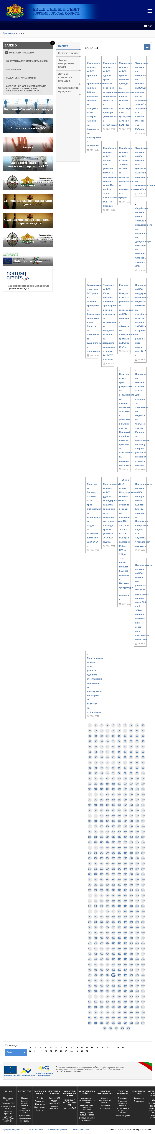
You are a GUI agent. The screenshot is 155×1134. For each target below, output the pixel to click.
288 (131, 874)
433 (101, 954)
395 (113, 933)
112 (95, 784)
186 (119, 821)
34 (107, 741)
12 (96, 731)
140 (143, 794)
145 (113, 800)
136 (119, 794)
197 (125, 826)
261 (89, 863)
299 (137, 879)
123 (101, 789)
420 (143, 943)
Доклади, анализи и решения (87, 1119)
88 (131, 768)
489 (137, 980)
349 (137, 906)
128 (131, 789)
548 (131, 1012)
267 (125, 863)
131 (89, 794)
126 (119, 789)
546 (119, 1012)
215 (113, 837)
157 (125, 805)
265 (113, 863)
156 (119, 805)
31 (90, 741)
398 (131, 933)
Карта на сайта (36, 1129)
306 (119, 885)
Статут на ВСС (8, 1103)
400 (143, 933)
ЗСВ (69, 1105)
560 (143, 1018)
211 (89, 837)
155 (113, 805)
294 (107, 879)
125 (113, 789)
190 (143, 821)
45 (113, 746)
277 (125, 869)
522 (95, 1002)
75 (113, 762)
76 (119, 762)
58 (131, 752)
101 (89, 778)
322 (95, 895)
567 (125, 1023)
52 (96, 752)
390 (143, 927)
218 (131, 837)
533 (101, 1007)
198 (131, 826)
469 (137, 970)
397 (125, 933)
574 (122, 1028)
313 (101, 890)
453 (101, 964)
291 (89, 879)
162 (95, 810)
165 (113, 810)
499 (137, 986)
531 (89, 1007)
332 (95, 901)
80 (143, 762)
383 (101, 927)
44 (107, 746)
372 (95, 922)
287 (125, 874)
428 (131, 948)
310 (143, 885)
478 (131, 975)
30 (143, 736)
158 (131, 805)
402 (95, 938)
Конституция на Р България (69, 1101)
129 (137, 789)
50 (143, 746)
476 (119, 975)
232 (95, 847)
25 (113, 736)
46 (119, 746)
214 (107, 837)
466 (119, 970)
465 (113, 970)
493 (101, 986)
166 (119, 810)
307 (125, 885)
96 (119, 773)
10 (143, 725)
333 (101, 901)
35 (113, 741)
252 (95, 858)
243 (101, 853)
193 (101, 826)
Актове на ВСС (69, 1108)
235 (113, 847)
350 (143, 906)
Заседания (105, 1105)
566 (119, 1023)
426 (119, 948)
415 (113, 943)
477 (125, 975)
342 (95, 906)
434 (107, 954)
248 (131, 853)
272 (95, 869)
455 (113, 964)
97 (125, 773)
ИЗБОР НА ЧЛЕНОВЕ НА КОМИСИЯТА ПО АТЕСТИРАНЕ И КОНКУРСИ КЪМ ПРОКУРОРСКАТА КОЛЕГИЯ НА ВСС (26, 88)
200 (143, 826)
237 (125, 847)
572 (110, 1028)
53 (102, 752)
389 (137, 927)
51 (90, 752)
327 (125, 895)
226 (119, 842)
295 (113, 879)
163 (101, 810)
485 (113, 980)
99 (137, 773)
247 (125, 853)
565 (113, 1023)
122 (95, 789)
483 (101, 980)
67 (125, 757)
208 (131, 832)
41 (90, 746)
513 (101, 996)
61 (90, 757)
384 (107, 927)
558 (131, 1018)
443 (101, 959)
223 (101, 842)
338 (131, 901)
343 (101, 906)
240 (143, 847)
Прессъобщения (122, 1116)
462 (95, 970)
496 (119, 986)
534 (107, 1007)
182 (95, 821)
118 (131, 784)
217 (125, 837)
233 (101, 847)
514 (107, 996)
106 (119, 778)
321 (89, 895)
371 (89, 922)
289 (137, 874)
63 (102, 757)
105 (113, 778)
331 (89, 901)
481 (89, 980)
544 (107, 1012)
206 (119, 832)
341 (89, 906)
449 (137, 959)
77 (125, 762)
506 (119, 991)
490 (143, 980)
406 (119, 938)
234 (107, 847)
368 (131, 917)
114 (107, 784)
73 (102, 762)
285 (113, 874)
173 (101, 816)
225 (113, 842)
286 (119, 874)
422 (95, 948)
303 (101, 885)
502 (95, 991)
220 (143, 837)
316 (119, 890)
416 (119, 943)
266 (119, 863)
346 (119, 906)
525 (113, 1002)
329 (137, 895)
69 (137, 757)
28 (131, 736)
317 (125, 890)
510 (143, 991)
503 (101, 991)
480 (143, 975)
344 (107, 906)
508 (131, 991)
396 (119, 933)
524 (107, 1002)
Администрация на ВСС (8, 1107)
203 (101, 832)
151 (89, 805)
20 (143, 731)
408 (131, 938)
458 (131, 964)
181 (89, 821)
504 (107, 991)
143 (101, 800)
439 (137, 954)
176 (119, 816)
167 (125, 810)
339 (137, 901)
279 (137, 869)
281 (89, 874)
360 (143, 911)
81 (90, 768)
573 (116, 1028)
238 (131, 847)
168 (131, 810)
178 (131, 816)
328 (131, 895)
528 (131, 1002)
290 (143, 874)
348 (131, 906)
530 (143, 1002)
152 (95, 805)
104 (107, 778)
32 (96, 741)
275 (113, 869)
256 (119, 858)
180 (143, 816)
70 (143, 757)
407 (125, 938)
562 (95, 1023)
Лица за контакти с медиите (65, 77)
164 (107, 810)
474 (107, 975)
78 (131, 762)
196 (119, 826)
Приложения (39, 1107)
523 (101, 1002)
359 (137, 911)
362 (95, 917)
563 (101, 1023)
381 (89, 927)
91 (90, 773)
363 (101, 917)
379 (137, 922)
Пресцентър (9, 33)
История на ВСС (8, 1099)
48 (131, 746)
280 (143, 869)
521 (89, 1002)
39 (137, 741)
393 (101, 933)
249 (137, 853)
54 (107, 752)
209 (137, 832)
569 (137, 1023)
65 (113, 757)
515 (113, 996)
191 (89, 826)
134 (107, 794)
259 (137, 858)
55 (113, 752)
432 (95, 954)
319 (137, 890)
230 (143, 842)
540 (143, 1007)
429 (137, 948)
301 (89, 885)
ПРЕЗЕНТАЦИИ (13, 69)
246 (119, 853)
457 (125, 964)
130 (143, 789)
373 (101, 922)
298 (131, 879)
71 (90, 762)
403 (101, 938)
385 (113, 927)
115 (113, 784)
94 (107, 773)
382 (95, 927)
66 (119, 757)
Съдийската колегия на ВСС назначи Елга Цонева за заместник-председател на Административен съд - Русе (145, 168)
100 (143, 773)
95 (113, 773)
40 (143, 741)
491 (89, 986)
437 (125, 954)
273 (101, 869)
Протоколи (40, 1104)
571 (104, 1028)
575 (128, 1028)
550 (143, 1012)
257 (125, 858)
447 (125, 959)
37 (125, 741)
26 (119, 736)
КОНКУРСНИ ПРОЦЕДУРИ (21, 53)
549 (137, 1012)
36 (119, 741)
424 (107, 948)
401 (89, 938)
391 (89, 933)
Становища (105, 1108)
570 (143, 1023)
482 (95, 980)
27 (125, 736)
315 (113, 890)
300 (143, 879)
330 (143, 895)
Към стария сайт (81, 1129)
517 (125, 996)
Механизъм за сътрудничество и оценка (87, 1100)
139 (137, 794)
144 (107, 800)
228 (131, 842)
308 (131, 885)
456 (119, 964)
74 (107, 762)
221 (89, 842)
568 (131, 1023)
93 (102, 773)
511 (89, 996)
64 (107, 757)
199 (137, 826)
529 (137, 1002)
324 (107, 895)
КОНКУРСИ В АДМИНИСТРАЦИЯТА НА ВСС (27, 61)
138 (131, 794)
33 (102, 741)
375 (113, 922)
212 (95, 837)
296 (119, 879)
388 (131, 927)
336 (119, 901)
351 (89, 911)
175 (113, 816)
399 (137, 933)
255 (113, 858)
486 (119, 980)
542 (95, 1012)
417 (125, 943)
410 (143, 938)
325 (113, 895)
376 (119, 922)
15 (113, 731)
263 (101, 863)
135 (113, 794)
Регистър (40, 1110)
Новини (63, 46)
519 (137, 996)
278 (131, 869)
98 (131, 773)
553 (101, 1018)
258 (131, 858)
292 (95, 879)
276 (119, 869)
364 (107, 917)
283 (101, 874)
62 (96, 757)
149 (137, 800)
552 (95, 1018)
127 (125, 789)
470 (143, 970)
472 (95, 975)
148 (131, 800)
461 (89, 970)
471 (89, 975)
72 (96, 762)
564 (107, 1023)
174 (107, 816)
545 (113, 1012)
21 (90, 736)
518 (131, 996)
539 (137, 1007)
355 (113, 911)
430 (143, 948)
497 (125, 986)
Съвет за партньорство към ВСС (105, 1100)
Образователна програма (68, 89)
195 (113, 826)
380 (143, 922)
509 (137, 991)
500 (143, 986)
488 (131, 980)
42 (96, 746)
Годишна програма (8, 1112)
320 (143, 890)
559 (137, 1018)
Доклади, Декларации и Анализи (8, 1119)
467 (125, 970)
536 (119, 1007)
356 (119, 911)
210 (143, 832)
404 (107, 938)
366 (119, 917)
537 (125, 1007)
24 (107, 736)
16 (119, 731)
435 (113, 954)
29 (137, 736)
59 (137, 752)
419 (137, 943)
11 (90, 731)
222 (95, 842)
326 (119, 895)
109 (137, 778)
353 (101, 911)
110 (142, 778)
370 (143, 917)
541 (89, 1012)
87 (125, 768)
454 (107, 964)
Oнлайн (40, 1098)
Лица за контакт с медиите (24, 1103)
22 (96, 736)
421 (89, 948)
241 (89, 853)
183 (101, 821)
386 (119, 927)
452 (95, 964)
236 (119, 847)
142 (95, 800)
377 (125, 922)
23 (102, 736)
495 (113, 986)
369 (137, 917)
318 (131, 890)
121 (89, 789)
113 (101, 784)
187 (125, 821)
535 (113, 1007)
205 (113, 832)
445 (113, 959)
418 (131, 943)
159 (137, 805)
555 (113, 1018)
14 (107, 731)
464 (107, 970)
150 (143, 800)
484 (107, 980)
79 (137, 762)
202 (95, 832)
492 (95, 986)
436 (119, 954)
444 (107, 959)
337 (125, 901)
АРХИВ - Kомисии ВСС (54, 1107)
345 (113, 906)
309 (137, 885)
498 (131, 986)
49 (137, 746)
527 (125, 1002)
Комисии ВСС (54, 1098)
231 (89, 847)
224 (107, 842)
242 (95, 853)
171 (89, 816)
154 (107, 805)
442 (95, 959)
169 (137, 810)
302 (95, 885)
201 (89, 832)
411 (89, 943)
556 (119, 1018)
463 (101, 970)
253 (101, 858)
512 (95, 996)
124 (107, 789)
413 (101, 943)
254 (107, 858)
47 (125, 746)
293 (101, 879)
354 (107, 911)
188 (131, 821)
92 (96, 773)
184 (107, 821)
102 (95, 778)
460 (143, 964)
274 (107, 869)
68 (131, 757)
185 (113, 821)
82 (96, 768)
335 (113, 901)
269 (137, 863)
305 (113, 885)
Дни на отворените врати (66, 63)
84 (107, 768)
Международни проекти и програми (86, 1107)
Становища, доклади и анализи (122, 1103)
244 (107, 853)
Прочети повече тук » (18, 289)
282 (95, 874)
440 (143, 954)
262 (95, 863)
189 (137, 821)
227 (125, 842)
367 (125, 917)
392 (95, 933)
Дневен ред (40, 1101)
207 (125, 832)
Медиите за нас (68, 53)
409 (137, 938)
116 (119, 784)
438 (131, 954)
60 (143, 752)
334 (107, 901)
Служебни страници (58, 1129)
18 (131, 731)
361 (89, 917)
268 (131, 863)
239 (137, 847)
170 (143, 810)
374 (107, 922)
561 (89, 1023)
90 (143, 768)
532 (95, 1007)
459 (137, 964)
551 (89, 1018)
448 (131, 959)
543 (101, 1012)
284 (107, 874)
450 (143, 959)
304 (107, 885)
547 (125, 1012)
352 (95, 911)
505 (113, 991)
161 (89, 810)
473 (101, 975)
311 (89, 890)
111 (89, 784)
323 (101, 895)
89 (137, 768)
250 (143, 853)
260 (143, 858)
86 (119, 768)
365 (113, 917)
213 (101, 837)
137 (125, 794)
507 (125, 991)
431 (89, 954)
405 (113, 938)
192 (95, 826)
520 (143, 996)
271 (89, 869)
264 (107, 863)
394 (107, 933)
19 (137, 731)
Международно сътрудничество (87, 1114)
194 (107, 826)
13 (102, 731)
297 (125, 879)
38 (131, 741)
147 (125, 800)
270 (143, 863)
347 (125, 906)
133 (101, 794)
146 (119, 800)
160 (143, 805)
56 (119, 752)
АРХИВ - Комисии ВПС (54, 1102)
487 (125, 980)
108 (131, 778)
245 (113, 853)
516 (119, 996)
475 (113, 975)
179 (137, 816)
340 (143, 901)
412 (95, 943)
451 (89, 964)
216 (119, 837)
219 (137, 837)
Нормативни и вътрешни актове (123, 1110)
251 (89, 858)
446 (119, 959)
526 (119, 1002)
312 (95, 890)
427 (125, 948)
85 (113, 768)
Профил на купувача (13, 1129)
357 (125, 911)
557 (125, 1018)
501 (89, 991)
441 (89, 959)
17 (125, 731)
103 (101, 778)
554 (107, 1018)
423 (101, 948)
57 (125, 752)
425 (113, 948)
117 (125, 784)
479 (137, 975)
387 (125, 927)
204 (107, 832)
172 (95, 816)
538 (131, 1007)
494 (107, 986)
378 (131, 922)
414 (107, 943)
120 (143, 784)
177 (125, 816)
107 (125, 778)
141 (89, 800)
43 (102, 746)
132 (95, 794)
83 (102, 768)
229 (137, 842)
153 (101, 805)
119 (137, 784)
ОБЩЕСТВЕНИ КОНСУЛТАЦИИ (21, 78)
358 (131, 911)
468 (131, 970)
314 (107, 890)
